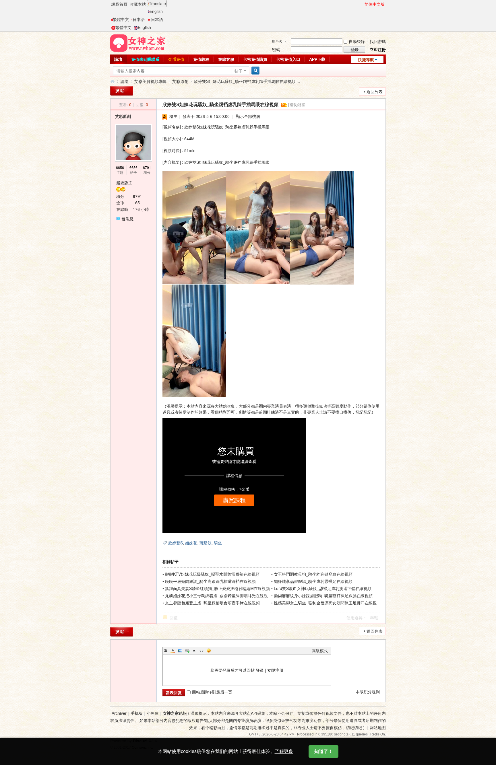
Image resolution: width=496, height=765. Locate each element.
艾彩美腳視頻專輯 (150, 81)
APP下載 (317, 59)
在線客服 (226, 59)
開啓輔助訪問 (362, 4)
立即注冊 (378, 49)
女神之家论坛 (175, 713)
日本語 (139, 19)
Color (173, 650)
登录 (260, 670)
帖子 (239, 71)
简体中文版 (375, 4)
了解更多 (284, 751)
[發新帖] (121, 91)
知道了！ (323, 751)
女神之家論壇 (112, 81)
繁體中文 (121, 19)
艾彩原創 (180, 81)
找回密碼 (378, 41)
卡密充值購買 (255, 59)
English (156, 11)
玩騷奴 (205, 543)
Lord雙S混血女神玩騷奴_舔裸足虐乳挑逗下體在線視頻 (322, 588)
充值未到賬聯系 (145, 59)
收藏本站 (138, 4)
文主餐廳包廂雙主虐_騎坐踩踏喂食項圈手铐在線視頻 (212, 603)
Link (187, 650)
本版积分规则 (368, 691)
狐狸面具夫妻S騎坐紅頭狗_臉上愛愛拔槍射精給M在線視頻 (217, 588)
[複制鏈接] (297, 104)
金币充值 (176, 59)
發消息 (127, 218)
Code (201, 650)
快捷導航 (366, 59)
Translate (157, 3)
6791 (147, 167)
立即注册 (275, 670)
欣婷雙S (175, 543)
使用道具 (354, 617)
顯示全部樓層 (248, 116)
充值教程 (201, 59)
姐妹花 (191, 543)
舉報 (374, 617)
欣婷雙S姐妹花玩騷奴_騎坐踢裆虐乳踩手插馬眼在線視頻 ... (247, 81)
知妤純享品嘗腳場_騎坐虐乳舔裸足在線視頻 (313, 581)
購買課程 (234, 500)
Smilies (209, 650)
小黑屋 (153, 713)
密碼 (276, 49)
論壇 (118, 59)
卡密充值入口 (288, 59)
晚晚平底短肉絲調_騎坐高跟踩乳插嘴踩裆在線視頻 (210, 581)
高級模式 (320, 650)
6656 (120, 167)
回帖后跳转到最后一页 (212, 692)
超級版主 (124, 182)
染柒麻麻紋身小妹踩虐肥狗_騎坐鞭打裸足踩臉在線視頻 (323, 595)
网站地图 (378, 727)
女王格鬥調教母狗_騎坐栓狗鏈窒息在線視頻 (313, 574)
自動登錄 (357, 41)
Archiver (119, 713)
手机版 (137, 713)
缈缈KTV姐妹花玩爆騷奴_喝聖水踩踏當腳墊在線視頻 (212, 574)
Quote (194, 650)
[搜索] (254, 70)
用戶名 (277, 41)
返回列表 (375, 91)
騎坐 (218, 543)
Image (180, 650)
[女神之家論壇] (137, 42)
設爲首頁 (119, 4)
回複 (174, 617)
